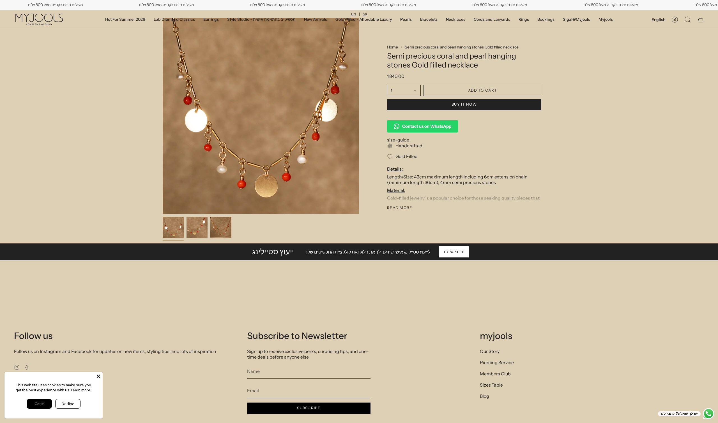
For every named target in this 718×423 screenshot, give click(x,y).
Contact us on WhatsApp (426, 126)
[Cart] (700, 19)
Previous (162, 116)
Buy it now (464, 104)
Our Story (490, 351)
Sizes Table (491, 385)
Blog (484, 396)
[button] (546, 19)
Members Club (495, 373)
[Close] (98, 376)
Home (392, 47)
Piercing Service (497, 362)
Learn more (80, 389)
